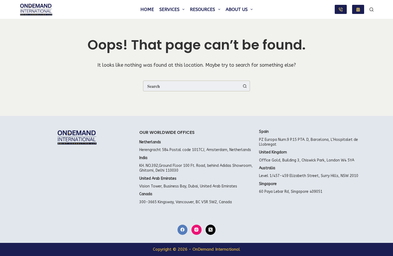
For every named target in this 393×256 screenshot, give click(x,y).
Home (147, 9)
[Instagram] (196, 230)
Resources (202, 9)
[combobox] (191, 86)
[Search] (371, 9)
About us (237, 9)
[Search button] (245, 86)
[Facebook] (183, 230)
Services (169, 9)
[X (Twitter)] (211, 230)
